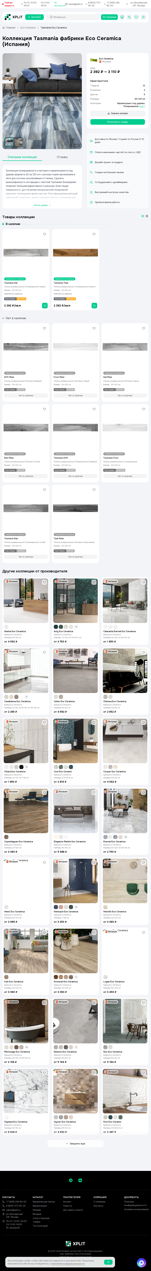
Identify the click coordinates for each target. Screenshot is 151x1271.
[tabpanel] (42, 186)
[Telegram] (70, 1180)
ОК (108, 1262)
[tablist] (42, 157)
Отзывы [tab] (62, 157)
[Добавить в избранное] (44, 234)
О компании (100, 1201)
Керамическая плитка (44, 1201)
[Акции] (129, 17)
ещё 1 (142, 106)
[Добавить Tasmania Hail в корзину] (45, 306)
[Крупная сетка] (143, 216)
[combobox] (75, 17)
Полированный (130, 106)
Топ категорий (40, 1226)
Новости (67, 1206)
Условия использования (136, 1209)
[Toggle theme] (143, 17)
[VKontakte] (80, 1180)
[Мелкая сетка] (147, 216)
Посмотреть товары (117, 122)
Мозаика (37, 1214)
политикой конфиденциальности (68, 1263)
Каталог (67, 1201)
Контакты (98, 1206)
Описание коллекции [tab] (22, 157)
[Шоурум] (122, 17)
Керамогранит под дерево (131, 103)
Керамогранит (40, 1206)
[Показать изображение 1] (9, 142)
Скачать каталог (119, 113)
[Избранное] (136, 17)
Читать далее (41, 205)
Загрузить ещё (77, 1143)
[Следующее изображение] (77, 101)
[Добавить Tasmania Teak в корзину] (94, 306)
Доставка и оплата (73, 1210)
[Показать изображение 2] (18, 142)
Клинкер (37, 1210)
